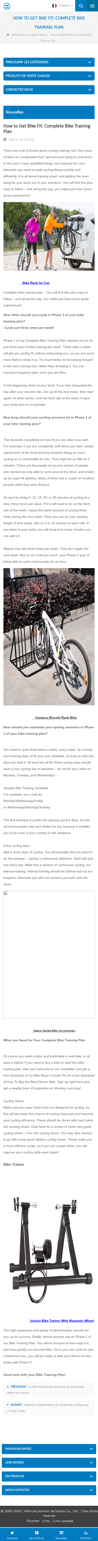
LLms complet (63, 1521)
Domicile (16, 34)
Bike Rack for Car (36, 283)
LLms (46, 1521)
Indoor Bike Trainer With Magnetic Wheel (61, 1320)
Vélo (41, 34)
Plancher (33, 1521)
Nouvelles (30, 34)
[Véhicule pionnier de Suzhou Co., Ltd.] (6, 6)
